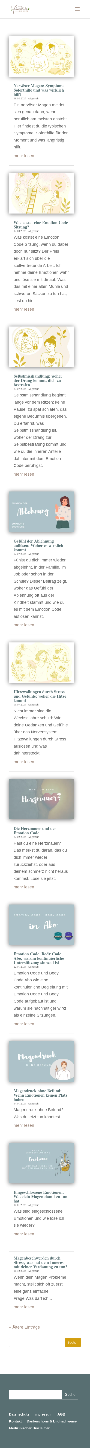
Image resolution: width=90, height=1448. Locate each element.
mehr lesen (24, 155)
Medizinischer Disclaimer (29, 1428)
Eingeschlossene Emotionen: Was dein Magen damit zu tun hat (40, 1196)
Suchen (72, 1342)
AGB (61, 1414)
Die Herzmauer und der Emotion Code (35, 830)
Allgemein (33, 98)
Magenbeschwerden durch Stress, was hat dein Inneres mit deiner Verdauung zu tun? (40, 1262)
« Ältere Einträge (24, 1327)
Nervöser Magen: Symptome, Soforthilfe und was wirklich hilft (40, 90)
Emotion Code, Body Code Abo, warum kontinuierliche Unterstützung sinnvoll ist (39, 958)
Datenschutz (19, 1414)
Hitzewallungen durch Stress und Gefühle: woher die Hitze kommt (40, 696)
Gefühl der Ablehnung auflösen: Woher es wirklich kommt (38, 545)
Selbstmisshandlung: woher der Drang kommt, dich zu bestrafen (38, 380)
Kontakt (15, 1421)
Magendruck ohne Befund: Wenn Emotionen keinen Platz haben (40, 1095)
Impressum (43, 1414)
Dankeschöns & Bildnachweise (52, 1421)
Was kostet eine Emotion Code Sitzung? (41, 225)
